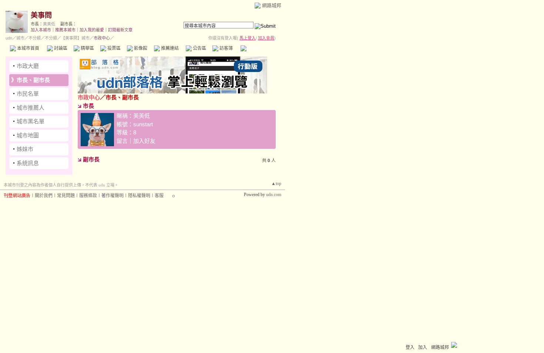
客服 (159, 195)
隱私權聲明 (139, 195)
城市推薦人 (30, 107)
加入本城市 (41, 30)
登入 (410, 347)
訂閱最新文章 (120, 30)
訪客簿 (225, 48)
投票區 (113, 48)
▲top (276, 183)
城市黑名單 (30, 121)
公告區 (199, 48)
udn (9, 38)
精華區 (87, 48)
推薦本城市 (65, 30)
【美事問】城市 (75, 38)
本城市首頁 (27, 48)
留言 (122, 141)
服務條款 (88, 195)
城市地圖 (28, 135)
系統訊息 (28, 163)
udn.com (273, 194)
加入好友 (144, 141)
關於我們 (44, 195)
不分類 (34, 38)
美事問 (41, 15)
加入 (422, 347)
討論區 (60, 48)
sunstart (143, 124)
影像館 (140, 48)
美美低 (49, 24)
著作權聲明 (112, 195)
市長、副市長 (33, 80)
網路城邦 (271, 5)
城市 (20, 38)
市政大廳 (28, 66)
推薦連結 (169, 48)
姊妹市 (25, 149)
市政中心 (258, 48)
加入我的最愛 (92, 30)
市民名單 (28, 93)
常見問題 (66, 195)
